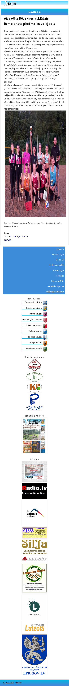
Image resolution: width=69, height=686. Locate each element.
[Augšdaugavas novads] (34, 322)
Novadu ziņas (58, 254)
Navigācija (34, 11)
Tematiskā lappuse (55, 286)
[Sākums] (34, 5)
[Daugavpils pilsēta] (34, 304)
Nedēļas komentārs (55, 291)
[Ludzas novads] (34, 339)
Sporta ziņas (58, 270)
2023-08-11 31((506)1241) (16, 236)
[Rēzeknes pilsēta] (34, 310)
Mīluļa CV (60, 260)
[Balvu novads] (34, 316)
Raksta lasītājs (57, 281)
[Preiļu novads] (34, 345)
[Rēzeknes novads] (34, 351)
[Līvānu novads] (34, 333)
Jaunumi (7, 240)
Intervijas (60, 276)
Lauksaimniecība (56, 265)
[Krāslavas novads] (34, 328)
